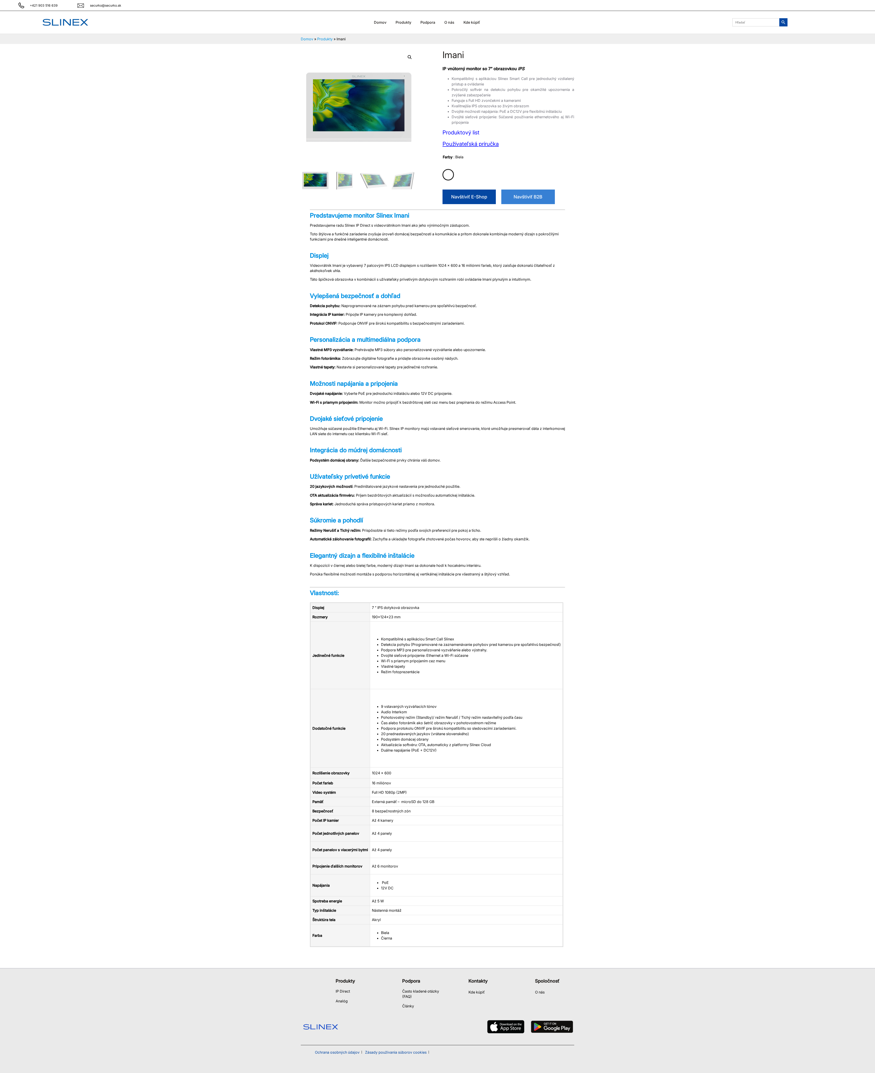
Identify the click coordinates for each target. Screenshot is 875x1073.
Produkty (325, 39)
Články (408, 1006)
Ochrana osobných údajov (337, 1052)
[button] (410, 57)
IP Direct (343, 991)
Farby (453, 157)
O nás (540, 992)
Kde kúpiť (476, 992)
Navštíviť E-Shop (469, 197)
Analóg (342, 1001)
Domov (380, 22)
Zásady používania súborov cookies (396, 1052)
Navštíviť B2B (528, 197)
